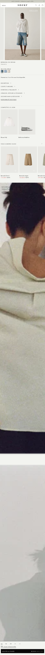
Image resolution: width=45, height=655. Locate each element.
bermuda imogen (23, 175)
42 (20, 643)
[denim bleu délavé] (2, 71)
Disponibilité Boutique (8, 99)
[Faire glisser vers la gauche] (37, 107)
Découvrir (5, 192)
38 (11, 643)
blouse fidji (4, 137)
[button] (4, 5)
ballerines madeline (24, 137)
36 (6, 643)
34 (2, 643)
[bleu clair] (5, 71)
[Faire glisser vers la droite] (42, 107)
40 (15, 643)
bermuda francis (5, 175)
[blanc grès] (9, 71)
